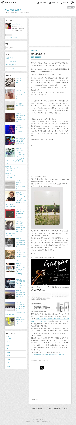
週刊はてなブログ (10, 65)
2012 (8, 345)
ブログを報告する (45, 421)
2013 (8, 342)
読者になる (70, 7)
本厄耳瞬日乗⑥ (20, 293)
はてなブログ (9, 58)
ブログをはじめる (10, 61)
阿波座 (36, 323)
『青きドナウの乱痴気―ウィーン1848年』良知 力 (21, 255)
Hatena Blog (36, 421)
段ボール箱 (37, 113)
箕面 (60, 78)
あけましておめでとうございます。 (42, 408)
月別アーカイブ (10, 333)
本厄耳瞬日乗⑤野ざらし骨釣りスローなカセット (20, 307)
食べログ (53, 352)
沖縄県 (59, 69)
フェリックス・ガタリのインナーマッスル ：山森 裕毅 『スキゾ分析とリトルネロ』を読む (15, 199)
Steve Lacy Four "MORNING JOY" (20, 213)
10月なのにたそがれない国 (20, 140)
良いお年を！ (38, 54)
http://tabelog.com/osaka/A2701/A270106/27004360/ (49, 354)
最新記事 (8, 75)
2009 (8, 356)
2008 (8, 359)
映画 (24, 285)
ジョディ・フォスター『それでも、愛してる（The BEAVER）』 (20, 270)
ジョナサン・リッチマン (13, 168)
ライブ (17, 186)
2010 (8, 352)
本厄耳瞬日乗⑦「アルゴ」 (20, 282)
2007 (8, 363)
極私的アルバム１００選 (61, 408)
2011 (8, 349)
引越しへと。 (20, 80)
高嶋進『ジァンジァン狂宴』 (20, 321)
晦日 (53, 101)
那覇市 (64, 69)
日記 (33, 57)
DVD (6, 276)
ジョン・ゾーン (10, 175)
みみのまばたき (13, 9)
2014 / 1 (11, 338)
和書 (6, 206)
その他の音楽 (19, 119)
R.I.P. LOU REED (19, 128)
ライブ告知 (38, 57)
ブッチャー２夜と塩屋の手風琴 (20, 241)
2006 (8, 366)
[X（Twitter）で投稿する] (42, 368)
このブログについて (11, 37)
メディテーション (44, 184)
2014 (8, 336)
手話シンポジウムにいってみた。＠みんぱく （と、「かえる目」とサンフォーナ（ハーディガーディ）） (16, 155)
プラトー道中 (12, 206)
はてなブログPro (10, 68)
